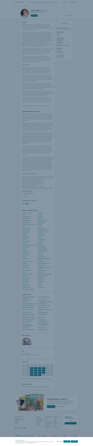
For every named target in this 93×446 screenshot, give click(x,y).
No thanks (67, 441)
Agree (74, 441)
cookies (19, 441)
